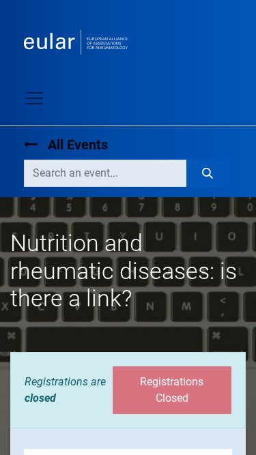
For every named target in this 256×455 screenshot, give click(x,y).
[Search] (207, 173)
